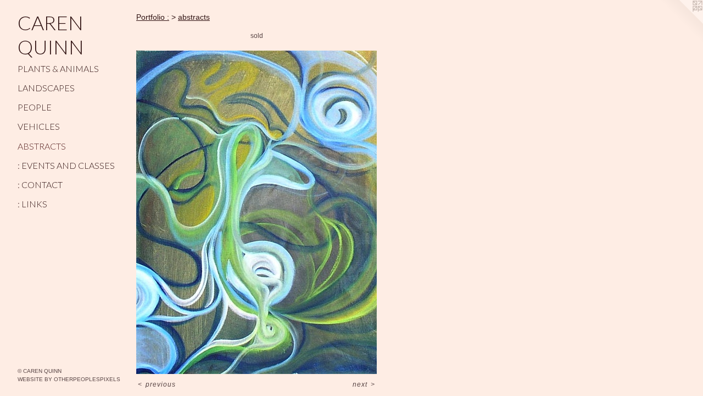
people (35, 107)
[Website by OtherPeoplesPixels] (681, 22)
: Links (32, 204)
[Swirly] (256, 212)
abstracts (42, 146)
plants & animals (58, 68)
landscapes (46, 87)
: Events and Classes (66, 165)
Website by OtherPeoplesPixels (69, 379)
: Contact (40, 184)
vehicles (39, 126)
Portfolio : (152, 17)
